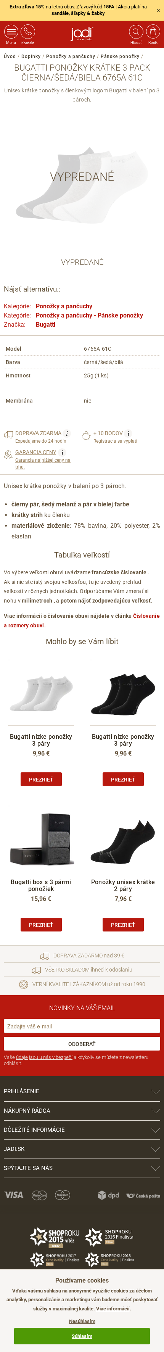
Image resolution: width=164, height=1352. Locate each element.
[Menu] (11, 31)
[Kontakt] (28, 31)
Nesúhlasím (82, 1321)
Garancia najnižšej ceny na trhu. (43, 459)
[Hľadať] (136, 31)
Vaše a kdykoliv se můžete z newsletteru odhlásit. (76, 1060)
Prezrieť (41, 780)
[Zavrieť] (158, 10)
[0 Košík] (153, 31)
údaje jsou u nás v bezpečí (44, 1057)
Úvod (10, 56)
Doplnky (31, 56)
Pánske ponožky (120, 56)
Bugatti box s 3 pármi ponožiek (41, 885)
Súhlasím (82, 1336)
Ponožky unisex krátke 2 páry (123, 885)
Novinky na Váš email (82, 1008)
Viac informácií (113, 1309)
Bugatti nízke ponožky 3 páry (41, 740)
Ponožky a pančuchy (70, 56)
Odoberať (82, 1044)
